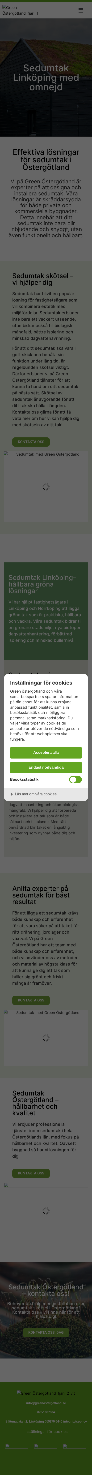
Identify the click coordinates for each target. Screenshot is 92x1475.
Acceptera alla (46, 752)
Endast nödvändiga (46, 767)
